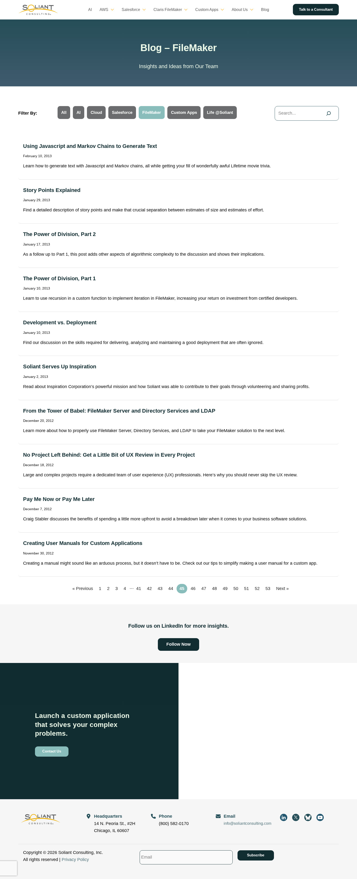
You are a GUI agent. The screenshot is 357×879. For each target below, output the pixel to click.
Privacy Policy (75, 859)
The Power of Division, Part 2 (59, 234)
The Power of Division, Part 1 (59, 278)
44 (170, 588)
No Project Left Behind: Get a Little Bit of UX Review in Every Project (109, 455)
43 (160, 588)
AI (78, 112)
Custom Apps (184, 112)
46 (193, 588)
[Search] (329, 113)
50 (235, 588)
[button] (111, 9)
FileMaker (151, 112)
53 (267, 588)
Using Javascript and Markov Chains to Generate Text (90, 146)
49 (225, 588)
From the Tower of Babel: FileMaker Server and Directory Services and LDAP (119, 411)
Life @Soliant (220, 112)
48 (214, 588)
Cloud (96, 112)
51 (246, 588)
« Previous (82, 588)
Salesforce (122, 112)
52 (257, 588)
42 (149, 588)
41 (138, 588)
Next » (282, 588)
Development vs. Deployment (59, 322)
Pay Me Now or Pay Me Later (59, 499)
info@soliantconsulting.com (247, 823)
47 (203, 588)
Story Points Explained (51, 190)
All (64, 112)
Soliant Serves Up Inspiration (59, 366)
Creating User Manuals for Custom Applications (82, 543)
